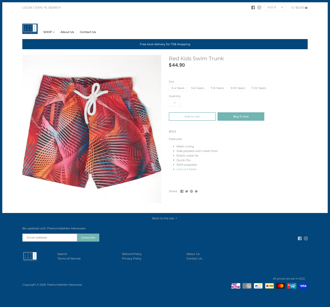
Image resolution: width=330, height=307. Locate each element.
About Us (193, 254)
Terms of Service (69, 258)
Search (62, 254)
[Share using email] (196, 191)
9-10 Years (238, 88)
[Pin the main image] (191, 191)
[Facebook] (253, 7)
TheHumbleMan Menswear (64, 284)
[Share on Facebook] (181, 191)
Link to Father (186, 169)
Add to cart (192, 116)
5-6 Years (197, 88)
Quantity (175, 96)
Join (38, 7)
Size (171, 81)
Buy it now (241, 116)
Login (27, 7)
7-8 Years (217, 88)
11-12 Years (259, 88)
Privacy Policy (132, 258)
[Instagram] (259, 7)
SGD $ (271, 7)
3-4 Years (177, 88)
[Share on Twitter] (186, 191)
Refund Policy (132, 254)
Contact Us (194, 258)
